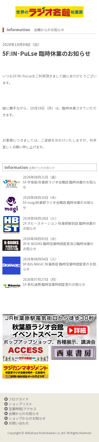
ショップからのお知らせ (27, 418)
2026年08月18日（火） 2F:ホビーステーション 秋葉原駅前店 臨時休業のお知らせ (59, 223)
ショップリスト (20, 404)
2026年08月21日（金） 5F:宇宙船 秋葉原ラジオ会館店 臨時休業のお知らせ (59, 182)
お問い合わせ (19, 423)
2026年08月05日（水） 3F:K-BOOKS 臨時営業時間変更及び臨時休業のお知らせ (58, 243)
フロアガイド (19, 399)
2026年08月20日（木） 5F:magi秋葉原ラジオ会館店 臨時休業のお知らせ (58, 202)
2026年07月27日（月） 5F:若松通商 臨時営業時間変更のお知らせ (54, 282)
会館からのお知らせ (24, 413)
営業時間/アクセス (23, 408)
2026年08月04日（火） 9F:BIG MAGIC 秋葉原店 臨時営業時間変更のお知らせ (59, 264)
